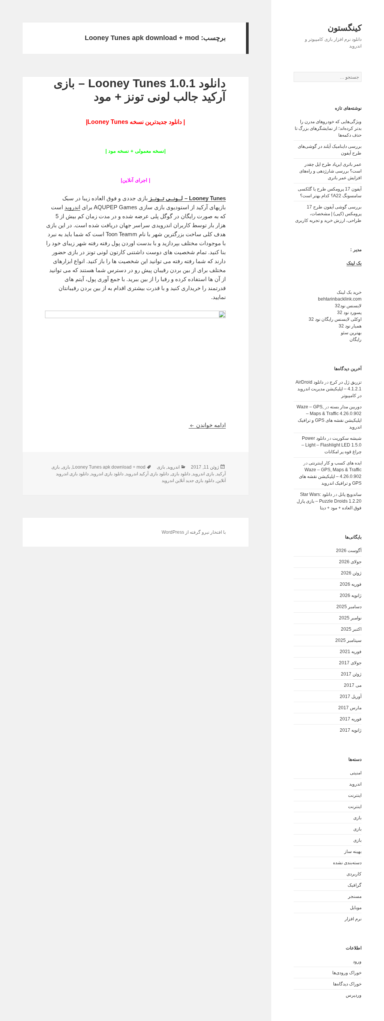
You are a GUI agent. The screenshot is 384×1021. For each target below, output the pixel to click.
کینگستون (345, 28)
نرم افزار (353, 918)
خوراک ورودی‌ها (347, 972)
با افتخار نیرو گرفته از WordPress (194, 532)
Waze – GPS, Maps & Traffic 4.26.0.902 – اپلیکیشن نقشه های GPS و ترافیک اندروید (330, 476)
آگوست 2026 (349, 550)
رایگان (356, 339)
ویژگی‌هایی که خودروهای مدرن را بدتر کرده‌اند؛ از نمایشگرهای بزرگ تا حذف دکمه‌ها (328, 128)
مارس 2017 (350, 707)
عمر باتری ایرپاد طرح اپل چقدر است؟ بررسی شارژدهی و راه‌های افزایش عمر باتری (330, 171)
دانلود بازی (180, 473)
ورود (357, 961)
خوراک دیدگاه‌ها (347, 984)
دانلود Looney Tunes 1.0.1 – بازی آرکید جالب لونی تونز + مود (140, 90)
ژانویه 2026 (351, 595)
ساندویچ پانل (350, 494)
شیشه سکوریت (347, 438)
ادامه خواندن (207, 425)
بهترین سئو (351, 332)
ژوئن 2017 (351, 674)
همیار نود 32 (350, 326)
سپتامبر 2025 (348, 640)
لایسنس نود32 (348, 305)
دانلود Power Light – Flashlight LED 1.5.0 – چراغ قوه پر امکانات (332, 445)
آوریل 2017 (351, 696)
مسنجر (355, 896)
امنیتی (356, 772)
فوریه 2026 (351, 584)
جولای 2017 (350, 662)
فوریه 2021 (351, 651)
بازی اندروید (203, 473)
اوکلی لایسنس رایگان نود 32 (335, 319)
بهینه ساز (353, 851)
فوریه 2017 (351, 719)
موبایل (356, 907)
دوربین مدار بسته (346, 406)
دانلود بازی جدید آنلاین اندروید (188, 480)
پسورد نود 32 (349, 312)
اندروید (355, 784)
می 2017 (353, 685)
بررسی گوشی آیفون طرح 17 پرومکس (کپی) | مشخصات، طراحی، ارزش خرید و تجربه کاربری (328, 213)
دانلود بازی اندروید (107, 473)
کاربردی (354, 874)
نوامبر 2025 (350, 618)
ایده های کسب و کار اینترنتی (335, 463)
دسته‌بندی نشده (347, 862)
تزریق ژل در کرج (346, 382)
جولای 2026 (350, 561)
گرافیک (355, 885)
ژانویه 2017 (351, 730)
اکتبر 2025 (351, 629)
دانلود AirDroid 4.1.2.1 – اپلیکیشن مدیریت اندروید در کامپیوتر (329, 389)
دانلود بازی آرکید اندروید (147, 473)
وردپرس (354, 995)
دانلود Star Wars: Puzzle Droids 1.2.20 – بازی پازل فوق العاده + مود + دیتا (329, 501)
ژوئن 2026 (351, 573)
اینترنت (355, 795)
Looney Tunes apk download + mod (109, 467)
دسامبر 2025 (349, 606)
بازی (357, 817)
